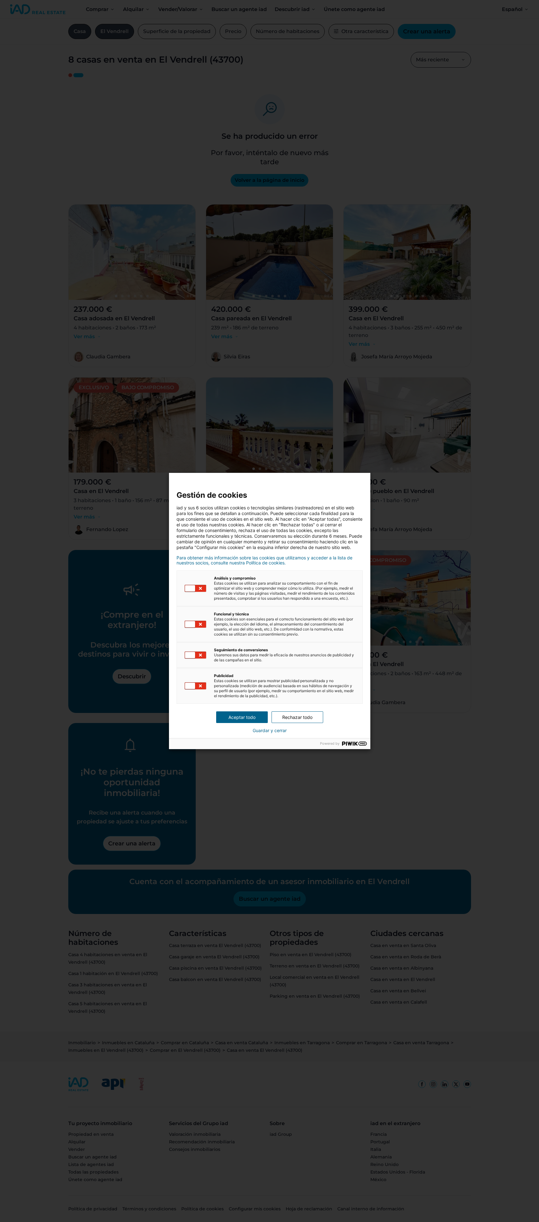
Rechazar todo (297, 717)
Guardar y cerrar (270, 730)
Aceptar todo (241, 717)
